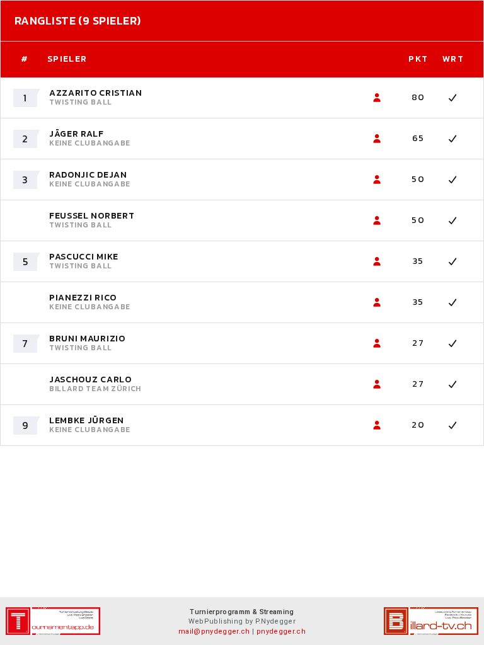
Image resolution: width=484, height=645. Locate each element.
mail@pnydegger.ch (214, 631)
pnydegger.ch (281, 631)
